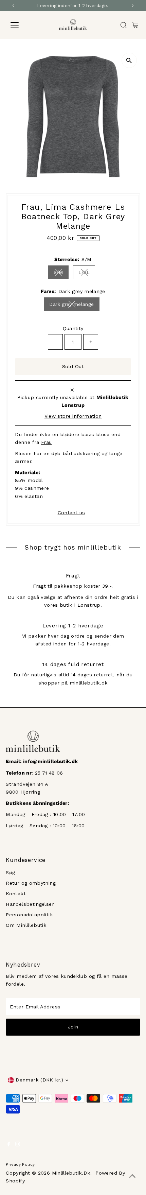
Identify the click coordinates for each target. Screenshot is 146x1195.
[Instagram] (18, 1145)
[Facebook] (9, 1145)
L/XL (86, 273)
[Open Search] (124, 25)
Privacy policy (20, 1164)
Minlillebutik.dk (71, 1173)
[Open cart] (135, 25)
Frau (46, 442)
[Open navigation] (21, 25)
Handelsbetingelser (30, 904)
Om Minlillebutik (26, 925)
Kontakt (16, 894)
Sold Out (73, 366)
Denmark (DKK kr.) (39, 1080)
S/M (61, 273)
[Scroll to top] (132, 1176)
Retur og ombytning (31, 883)
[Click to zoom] (129, 60)
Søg (10, 873)
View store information (73, 416)
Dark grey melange (74, 305)
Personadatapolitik (29, 915)
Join (73, 1027)
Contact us (71, 512)
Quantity (73, 328)
